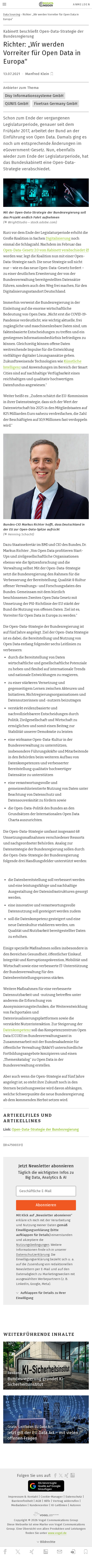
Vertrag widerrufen (66, 1501)
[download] (73, 1551)
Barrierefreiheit (23, 1501)
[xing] (32, 1551)
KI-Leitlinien (59, 1505)
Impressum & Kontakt (23, 1496)
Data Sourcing (11, 14)
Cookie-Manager (52, 1496)
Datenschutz (74, 1496)
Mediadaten (19, 1505)
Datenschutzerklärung (32, 1255)
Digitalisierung (58, 238)
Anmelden (81, 4)
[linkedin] (46, 1552)
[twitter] (18, 1552)
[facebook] (5, 1551)
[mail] (60, 1551)
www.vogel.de (57, 1533)
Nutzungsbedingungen (32, 1245)
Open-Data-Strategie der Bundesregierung (45, 1129)
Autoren (75, 1505)
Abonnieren (46, 1205)
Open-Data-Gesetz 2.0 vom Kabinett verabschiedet (44, 250)
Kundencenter (39, 1505)
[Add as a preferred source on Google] (46, 1486)
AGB (39, 1501)
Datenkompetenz (17, 1030)
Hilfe (47, 1501)
